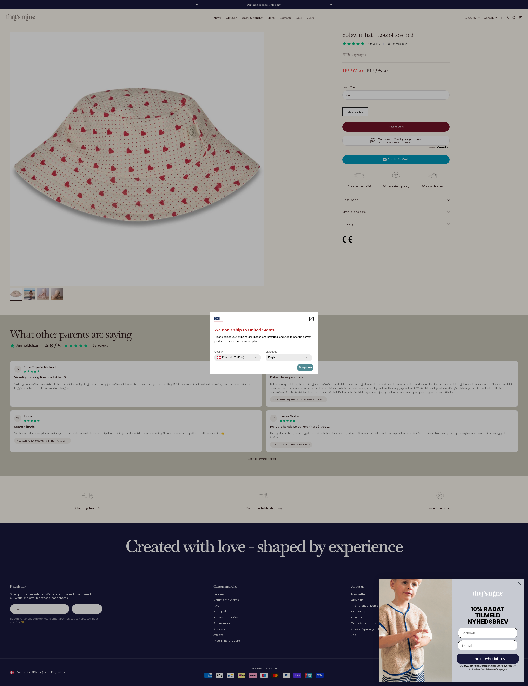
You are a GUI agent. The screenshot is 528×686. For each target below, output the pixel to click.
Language (271, 351)
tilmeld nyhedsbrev (487, 658)
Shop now (305, 367)
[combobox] (230, 358)
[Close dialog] (519, 583)
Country (218, 351)
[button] (311, 319)
